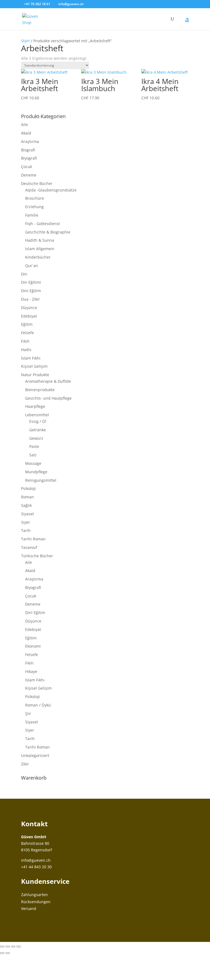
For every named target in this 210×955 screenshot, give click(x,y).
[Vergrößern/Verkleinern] (2, 946)
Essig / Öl (37, 421)
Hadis (26, 349)
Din (24, 274)
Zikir (25, 764)
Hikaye (31, 671)
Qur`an (31, 265)
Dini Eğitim (31, 290)
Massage (33, 463)
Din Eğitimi (31, 282)
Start (25, 40)
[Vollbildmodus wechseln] (7, 946)
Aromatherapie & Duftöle (48, 381)
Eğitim (27, 324)
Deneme (28, 175)
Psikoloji (28, 488)
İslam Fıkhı (30, 358)
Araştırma (30, 141)
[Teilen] (13, 946)
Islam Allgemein (39, 248)
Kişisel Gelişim (34, 366)
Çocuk (26, 166)
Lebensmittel (37, 414)
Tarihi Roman (33, 538)
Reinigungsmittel (40, 480)
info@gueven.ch (36, 860)
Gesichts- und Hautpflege (48, 398)
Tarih (26, 530)
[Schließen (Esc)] (18, 946)
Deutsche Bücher (36, 183)
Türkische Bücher (37, 555)
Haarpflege (35, 406)
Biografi (28, 149)
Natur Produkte (35, 374)
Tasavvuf (29, 547)
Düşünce (29, 307)
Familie (31, 215)
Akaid (26, 133)
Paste (34, 446)
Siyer (25, 522)
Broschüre (34, 198)
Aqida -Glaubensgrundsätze (51, 190)
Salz (33, 454)
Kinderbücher (38, 257)
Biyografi (29, 158)
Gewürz (36, 438)
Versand (28, 908)
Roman (27, 496)
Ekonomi (33, 646)
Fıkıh (25, 341)
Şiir (28, 713)
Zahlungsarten (34, 894)
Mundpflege (36, 471)
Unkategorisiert (35, 755)
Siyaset (27, 513)
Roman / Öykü (38, 705)
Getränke (37, 429)
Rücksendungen (36, 901)
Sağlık (26, 505)
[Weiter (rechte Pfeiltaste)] (7, 953)
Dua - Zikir (30, 299)
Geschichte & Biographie (47, 232)
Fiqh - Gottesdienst (42, 223)
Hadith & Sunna (39, 240)
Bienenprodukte (40, 389)
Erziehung (34, 206)
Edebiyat (29, 316)
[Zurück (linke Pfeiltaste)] (2, 953)
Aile (24, 124)
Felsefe (27, 332)
